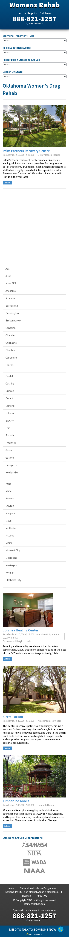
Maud (8, 520)
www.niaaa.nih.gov (34, 871)
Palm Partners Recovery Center (26, 150)
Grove (8, 450)
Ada (7, 268)
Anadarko (10, 291)
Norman (9, 572)
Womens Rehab (34, 5)
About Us (42, 895)
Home (10, 888)
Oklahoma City (13, 580)
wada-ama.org (34, 853)
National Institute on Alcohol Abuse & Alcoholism (32, 892)
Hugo (8, 483)
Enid (7, 428)
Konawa (9, 498)
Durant (9, 398)
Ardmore (10, 298)
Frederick (10, 442)
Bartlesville (11, 305)
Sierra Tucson (13, 716)
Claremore (11, 357)
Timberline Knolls (16, 801)
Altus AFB (10, 283)
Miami (8, 543)
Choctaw (10, 350)
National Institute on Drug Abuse (38, 888)
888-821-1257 (34, 18)
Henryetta (11, 465)
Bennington (12, 313)
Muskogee (11, 565)
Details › (7, 182)
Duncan (9, 391)
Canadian (10, 328)
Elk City (9, 420)
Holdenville (11, 472)
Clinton (9, 365)
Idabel (8, 491)
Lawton (9, 506)
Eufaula (9, 435)
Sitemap (26, 895)
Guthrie (9, 457)
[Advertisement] (34, 226)
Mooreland (11, 557)
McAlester (11, 528)
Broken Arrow (13, 320)
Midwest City (12, 550)
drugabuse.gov (34, 862)
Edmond (10, 405)
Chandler (10, 335)
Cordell (9, 376)
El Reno (9, 413)
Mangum (10, 513)
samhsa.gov (34, 844)
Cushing (10, 383)
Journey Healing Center (20, 630)
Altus (8, 276)
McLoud (9, 535)
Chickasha (11, 342)
